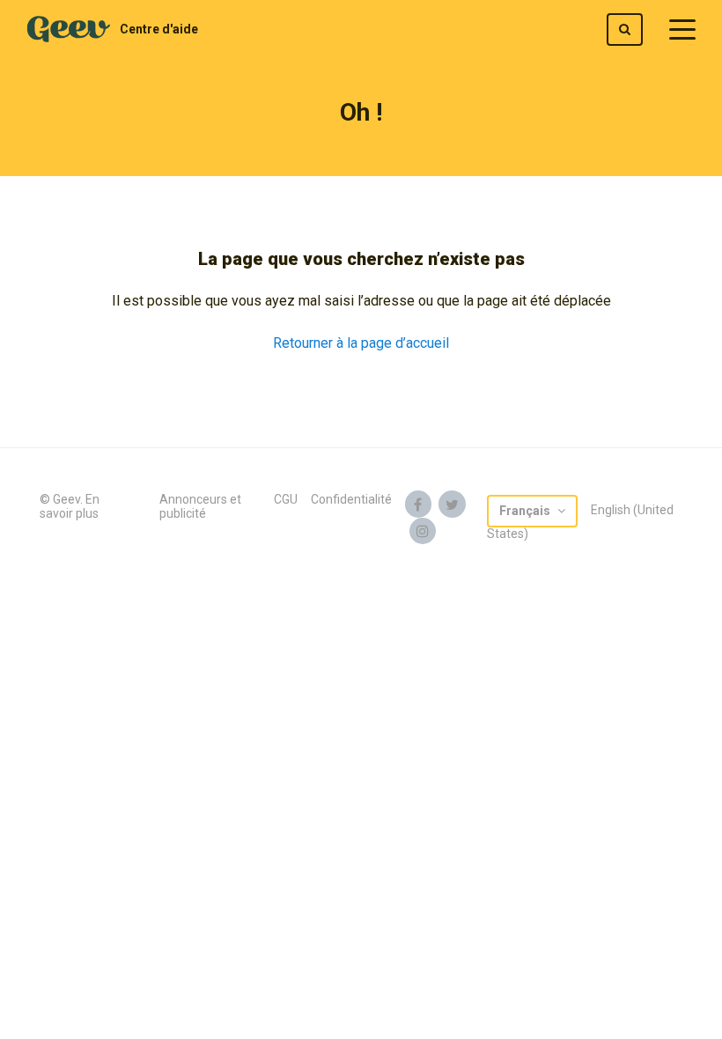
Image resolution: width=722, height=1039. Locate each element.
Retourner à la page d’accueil (361, 343)
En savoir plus (69, 506)
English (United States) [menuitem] (580, 522)
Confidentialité (351, 499)
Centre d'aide (159, 29)
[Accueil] (68, 29)
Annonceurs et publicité (200, 506)
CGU (286, 499)
